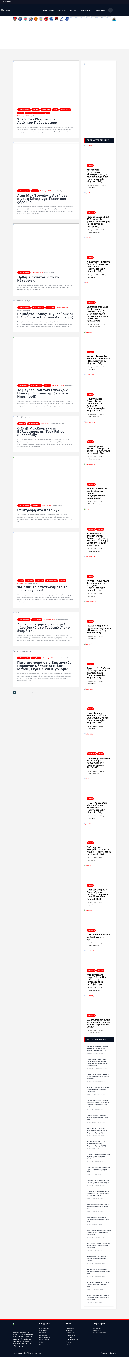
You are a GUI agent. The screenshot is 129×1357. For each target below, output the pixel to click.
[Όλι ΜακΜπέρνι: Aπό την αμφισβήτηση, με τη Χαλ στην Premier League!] (99, 1003)
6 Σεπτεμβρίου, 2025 (58, 385)
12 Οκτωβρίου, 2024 (49, 619)
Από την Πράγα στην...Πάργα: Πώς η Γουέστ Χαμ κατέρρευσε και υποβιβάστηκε (98, 979)
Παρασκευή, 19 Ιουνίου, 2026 (96, 1263)
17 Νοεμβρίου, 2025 (37, 272)
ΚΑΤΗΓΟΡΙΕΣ (61, 10)
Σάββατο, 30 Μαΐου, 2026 (94, 1302)
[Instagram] (117, 2)
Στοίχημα (90, 165)
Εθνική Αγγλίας (44, 113)
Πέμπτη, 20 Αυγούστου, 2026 (96, 1081)
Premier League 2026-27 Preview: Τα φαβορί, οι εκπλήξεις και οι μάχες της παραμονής (98, 221)
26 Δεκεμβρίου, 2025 (23, 115)
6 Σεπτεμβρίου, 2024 (48, 658)
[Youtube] (121, 2)
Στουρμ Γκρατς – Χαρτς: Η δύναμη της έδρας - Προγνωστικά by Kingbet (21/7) (98, 449)
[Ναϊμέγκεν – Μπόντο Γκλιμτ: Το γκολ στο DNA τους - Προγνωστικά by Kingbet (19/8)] (99, 245)
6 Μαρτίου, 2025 (46, 505)
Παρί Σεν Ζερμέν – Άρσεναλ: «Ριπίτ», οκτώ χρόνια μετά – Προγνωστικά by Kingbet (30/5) (98, 1298)
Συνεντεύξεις (70, 1333)
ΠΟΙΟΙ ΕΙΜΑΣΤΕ (100, 10)
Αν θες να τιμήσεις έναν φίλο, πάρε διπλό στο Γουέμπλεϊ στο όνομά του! (43, 628)
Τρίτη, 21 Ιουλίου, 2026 (94, 1174)
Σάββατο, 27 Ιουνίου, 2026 (95, 1250)
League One (29, 580)
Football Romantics (72, 1340)
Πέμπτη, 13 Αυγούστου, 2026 (96, 1122)
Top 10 (20, 113)
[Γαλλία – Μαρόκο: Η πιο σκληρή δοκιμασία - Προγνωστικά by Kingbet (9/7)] (99, 609)
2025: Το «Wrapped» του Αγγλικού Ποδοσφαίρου (37, 121)
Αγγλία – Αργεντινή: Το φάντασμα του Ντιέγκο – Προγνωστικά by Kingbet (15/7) (98, 1207)
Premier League (65, 109)
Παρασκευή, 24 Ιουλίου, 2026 (96, 1161)
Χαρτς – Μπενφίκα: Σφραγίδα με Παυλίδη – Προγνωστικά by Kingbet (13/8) (97, 1118)
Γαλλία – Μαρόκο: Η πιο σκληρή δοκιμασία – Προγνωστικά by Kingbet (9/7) (98, 1220)
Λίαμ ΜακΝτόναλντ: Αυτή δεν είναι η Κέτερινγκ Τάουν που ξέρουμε (42, 199)
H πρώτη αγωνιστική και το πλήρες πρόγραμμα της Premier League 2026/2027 (98, 763)
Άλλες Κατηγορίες (31, 113)
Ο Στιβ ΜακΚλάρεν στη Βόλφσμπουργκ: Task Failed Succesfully (40, 432)
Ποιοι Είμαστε (97, 1330)
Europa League (46, 109)
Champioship (43, 1330)
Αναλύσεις (69, 1330)
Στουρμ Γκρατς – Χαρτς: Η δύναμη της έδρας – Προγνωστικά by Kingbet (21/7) (98, 1170)
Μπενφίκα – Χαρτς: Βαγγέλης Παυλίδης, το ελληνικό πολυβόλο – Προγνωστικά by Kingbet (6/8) (97, 1131)
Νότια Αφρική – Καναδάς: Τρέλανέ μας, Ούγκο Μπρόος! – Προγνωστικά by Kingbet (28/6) (98, 1246)
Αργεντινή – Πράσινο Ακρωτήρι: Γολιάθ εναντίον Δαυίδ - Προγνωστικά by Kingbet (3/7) (98, 673)
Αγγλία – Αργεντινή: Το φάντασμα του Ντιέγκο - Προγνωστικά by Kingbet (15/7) (98, 585)
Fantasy (68, 1342)
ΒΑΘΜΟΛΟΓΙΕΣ (85, 10)
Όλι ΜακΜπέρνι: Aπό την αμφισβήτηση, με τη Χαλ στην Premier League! (98, 1023)
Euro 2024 (35, 109)
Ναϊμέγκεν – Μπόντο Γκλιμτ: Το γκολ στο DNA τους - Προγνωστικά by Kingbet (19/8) (98, 266)
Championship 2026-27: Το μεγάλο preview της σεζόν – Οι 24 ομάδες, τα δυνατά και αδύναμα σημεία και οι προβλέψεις (98, 314)
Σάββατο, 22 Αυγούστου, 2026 (96, 1053)
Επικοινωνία (97, 1328)
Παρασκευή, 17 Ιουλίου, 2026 (96, 1185)
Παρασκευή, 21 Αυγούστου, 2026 (97, 1068)
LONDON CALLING (48, 10)
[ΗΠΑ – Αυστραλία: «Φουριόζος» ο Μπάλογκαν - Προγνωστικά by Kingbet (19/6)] (99, 786)
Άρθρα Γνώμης (37, 619)
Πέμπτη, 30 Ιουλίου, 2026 (94, 1148)
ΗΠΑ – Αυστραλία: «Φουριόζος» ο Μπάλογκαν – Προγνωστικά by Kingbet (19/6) (98, 1272)
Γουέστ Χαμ (100, 529)
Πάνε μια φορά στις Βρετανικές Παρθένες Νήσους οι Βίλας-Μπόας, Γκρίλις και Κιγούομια (44, 666)
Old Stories (22, 423)
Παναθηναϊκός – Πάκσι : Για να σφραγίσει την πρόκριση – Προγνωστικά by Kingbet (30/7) (96, 1144)
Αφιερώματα (50, 307)
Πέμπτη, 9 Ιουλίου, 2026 (94, 1224)
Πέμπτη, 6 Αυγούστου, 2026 (95, 1135)
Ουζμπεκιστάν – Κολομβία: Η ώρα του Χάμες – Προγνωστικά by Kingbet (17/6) (98, 1285)
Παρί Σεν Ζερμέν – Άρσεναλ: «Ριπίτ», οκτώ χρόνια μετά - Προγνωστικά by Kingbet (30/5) (97, 894)
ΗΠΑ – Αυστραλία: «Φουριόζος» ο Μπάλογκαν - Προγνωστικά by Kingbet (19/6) (97, 807)
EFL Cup (41, 1344)
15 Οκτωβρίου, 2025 (62, 307)
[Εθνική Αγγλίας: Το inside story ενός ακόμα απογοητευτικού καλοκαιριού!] (99, 472)
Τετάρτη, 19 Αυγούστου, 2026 (96, 1094)
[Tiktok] (125, 2)
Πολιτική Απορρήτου (99, 1333)
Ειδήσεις (35, 191)
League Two (39, 580)
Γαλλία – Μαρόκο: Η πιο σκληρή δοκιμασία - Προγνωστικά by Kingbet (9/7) (99, 629)
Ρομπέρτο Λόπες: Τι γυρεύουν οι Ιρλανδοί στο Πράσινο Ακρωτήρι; (45, 315)
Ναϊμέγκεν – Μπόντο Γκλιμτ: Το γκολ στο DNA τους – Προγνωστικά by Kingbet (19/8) (98, 1089)
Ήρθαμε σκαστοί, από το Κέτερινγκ (38, 279)
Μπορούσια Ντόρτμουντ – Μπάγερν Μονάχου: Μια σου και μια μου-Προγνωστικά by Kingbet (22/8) (98, 176)
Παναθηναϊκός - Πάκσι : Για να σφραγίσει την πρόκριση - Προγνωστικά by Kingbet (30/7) (96, 405)
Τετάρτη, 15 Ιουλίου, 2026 (95, 1198)
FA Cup (55, 109)
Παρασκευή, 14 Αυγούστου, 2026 (97, 1109)
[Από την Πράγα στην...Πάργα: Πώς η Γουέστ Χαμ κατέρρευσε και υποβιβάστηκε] (99, 958)
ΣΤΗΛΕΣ (73, 10)
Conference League (24, 109)
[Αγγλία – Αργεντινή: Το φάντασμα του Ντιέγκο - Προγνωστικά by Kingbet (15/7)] (99, 564)
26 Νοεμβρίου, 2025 (45, 191)
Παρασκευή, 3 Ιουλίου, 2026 (95, 1237)
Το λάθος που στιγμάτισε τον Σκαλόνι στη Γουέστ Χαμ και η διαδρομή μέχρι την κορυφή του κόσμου (97, 539)
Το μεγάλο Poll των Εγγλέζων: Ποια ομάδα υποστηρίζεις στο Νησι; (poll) (43, 393)
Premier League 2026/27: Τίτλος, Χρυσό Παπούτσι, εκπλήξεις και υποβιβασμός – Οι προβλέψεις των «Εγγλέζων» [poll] (97, 1062)
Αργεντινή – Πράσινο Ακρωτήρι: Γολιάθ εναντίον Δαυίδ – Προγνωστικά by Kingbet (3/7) (99, 1233)
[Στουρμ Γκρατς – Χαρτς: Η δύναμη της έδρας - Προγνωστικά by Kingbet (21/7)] (99, 429)
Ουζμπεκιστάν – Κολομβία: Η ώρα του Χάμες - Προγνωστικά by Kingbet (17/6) (99, 850)
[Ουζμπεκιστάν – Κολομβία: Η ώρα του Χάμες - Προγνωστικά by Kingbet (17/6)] (99, 831)
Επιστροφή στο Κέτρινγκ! (39, 510)
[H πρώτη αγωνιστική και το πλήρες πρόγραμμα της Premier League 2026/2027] (99, 741)
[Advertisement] (64, 36)
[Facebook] (113, 2)
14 (31, 692)
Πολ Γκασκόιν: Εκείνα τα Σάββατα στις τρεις (98, 937)
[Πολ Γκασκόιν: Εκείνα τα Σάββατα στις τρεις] (99, 918)
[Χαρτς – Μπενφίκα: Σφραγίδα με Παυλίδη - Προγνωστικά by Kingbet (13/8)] (99, 339)
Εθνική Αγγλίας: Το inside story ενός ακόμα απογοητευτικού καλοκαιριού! (97, 493)
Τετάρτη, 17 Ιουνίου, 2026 (95, 1289)
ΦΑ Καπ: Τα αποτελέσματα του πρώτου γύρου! (43, 588)
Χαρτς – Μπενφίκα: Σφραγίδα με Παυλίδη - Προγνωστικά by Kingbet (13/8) (98, 360)
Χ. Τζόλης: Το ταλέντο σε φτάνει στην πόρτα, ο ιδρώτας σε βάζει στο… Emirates (98, 1157)
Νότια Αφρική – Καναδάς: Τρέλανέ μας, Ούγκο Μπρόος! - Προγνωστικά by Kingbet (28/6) (99, 718)
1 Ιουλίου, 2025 (45, 423)
